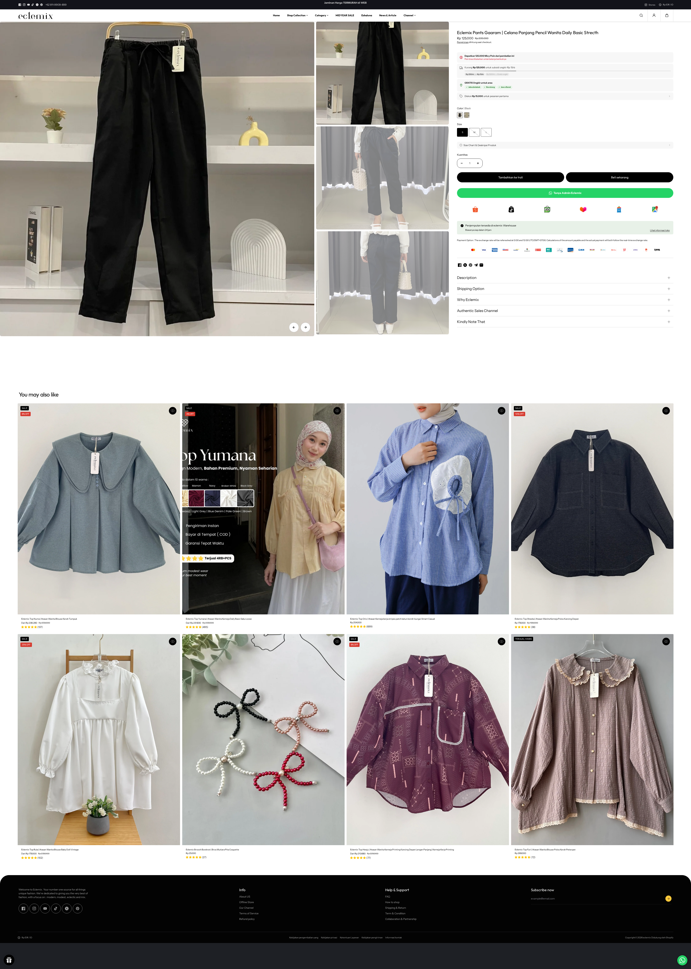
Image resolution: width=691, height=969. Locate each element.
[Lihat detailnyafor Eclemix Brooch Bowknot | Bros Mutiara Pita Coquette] (263, 739)
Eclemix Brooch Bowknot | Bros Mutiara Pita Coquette (212, 849)
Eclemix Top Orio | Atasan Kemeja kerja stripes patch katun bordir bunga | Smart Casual (392, 618)
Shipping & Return (395, 907)
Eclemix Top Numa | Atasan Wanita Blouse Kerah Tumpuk (49, 618)
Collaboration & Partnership (400, 919)
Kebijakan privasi (329, 937)
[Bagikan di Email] (481, 265)
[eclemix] (36, 15)
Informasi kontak (393, 937)
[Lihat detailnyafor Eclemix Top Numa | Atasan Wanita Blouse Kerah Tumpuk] (99, 508)
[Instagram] (24, 5)
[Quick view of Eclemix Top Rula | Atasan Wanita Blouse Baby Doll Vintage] (172, 641)
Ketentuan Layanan (349, 937)
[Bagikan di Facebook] (459, 265)
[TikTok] (33, 5)
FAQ (387, 896)
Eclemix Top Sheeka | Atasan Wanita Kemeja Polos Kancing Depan (547, 618)
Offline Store (246, 902)
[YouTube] (28, 5)
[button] (666, 15)
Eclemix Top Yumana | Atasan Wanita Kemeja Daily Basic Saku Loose (219, 618)
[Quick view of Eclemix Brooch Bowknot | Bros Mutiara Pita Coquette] (337, 641)
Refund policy (247, 919)
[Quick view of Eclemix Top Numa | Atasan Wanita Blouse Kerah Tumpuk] (172, 411)
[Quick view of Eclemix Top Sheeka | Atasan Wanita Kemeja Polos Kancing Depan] (666, 411)
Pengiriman (463, 42)
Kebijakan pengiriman (372, 937)
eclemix (647, 937)
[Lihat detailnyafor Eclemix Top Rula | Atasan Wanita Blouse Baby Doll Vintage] (99, 739)
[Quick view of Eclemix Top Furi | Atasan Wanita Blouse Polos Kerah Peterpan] (666, 641)
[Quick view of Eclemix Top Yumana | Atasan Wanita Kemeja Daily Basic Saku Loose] (337, 411)
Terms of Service (249, 913)
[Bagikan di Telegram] (476, 265)
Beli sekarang (619, 177)
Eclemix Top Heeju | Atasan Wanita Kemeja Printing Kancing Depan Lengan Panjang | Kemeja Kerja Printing (402, 849)
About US (244, 896)
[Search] (641, 15)
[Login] (654, 15)
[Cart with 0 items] (666, 15)
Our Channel (246, 907)
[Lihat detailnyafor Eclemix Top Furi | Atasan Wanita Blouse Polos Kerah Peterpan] (592, 739)
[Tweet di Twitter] (465, 265)
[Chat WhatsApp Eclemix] (682, 960)
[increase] (477, 163)
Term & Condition (395, 913)
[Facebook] (20, 5)
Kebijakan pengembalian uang (303, 937)
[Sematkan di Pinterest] (470, 265)
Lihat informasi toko (660, 230)
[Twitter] (37, 5)
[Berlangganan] (668, 899)
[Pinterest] (41, 5)
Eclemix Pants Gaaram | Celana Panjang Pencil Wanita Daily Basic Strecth (527, 32)
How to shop (392, 902)
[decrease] (461, 163)
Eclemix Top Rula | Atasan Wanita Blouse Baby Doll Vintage (50, 849)
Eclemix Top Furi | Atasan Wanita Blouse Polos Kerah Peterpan (545, 849)
